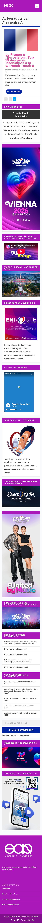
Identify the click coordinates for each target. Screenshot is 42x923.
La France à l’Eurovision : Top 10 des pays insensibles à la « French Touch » (19, 60)
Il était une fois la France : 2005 (16, 667)
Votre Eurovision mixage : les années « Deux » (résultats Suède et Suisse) (17, 661)
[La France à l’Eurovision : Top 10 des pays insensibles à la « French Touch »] (21, 40)
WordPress (35, 916)
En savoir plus (13, 92)
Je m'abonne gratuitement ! (21, 730)
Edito (32, 69)
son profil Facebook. (16, 359)
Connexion (6, 889)
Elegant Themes (16, 916)
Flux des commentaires (11, 899)
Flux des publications (10, 894)
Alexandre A (16, 69)
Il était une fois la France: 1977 (15, 655)
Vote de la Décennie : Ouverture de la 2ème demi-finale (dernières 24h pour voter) (20, 643)
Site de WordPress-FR (10, 905)
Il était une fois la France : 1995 (15, 649)
